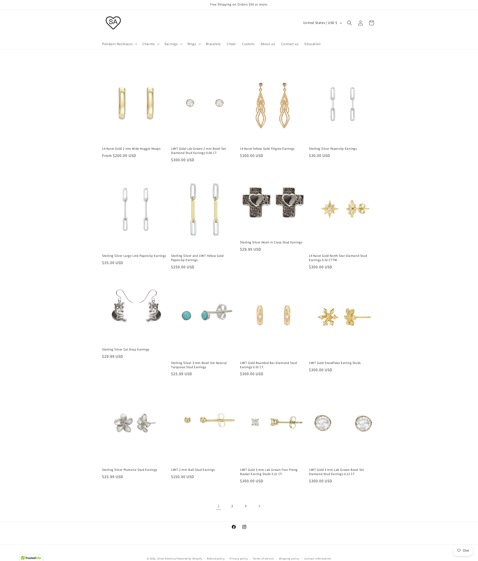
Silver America (166, 558)
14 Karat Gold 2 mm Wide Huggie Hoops (131, 149)
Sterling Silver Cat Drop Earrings (125, 349)
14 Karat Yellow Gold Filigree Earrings (267, 149)
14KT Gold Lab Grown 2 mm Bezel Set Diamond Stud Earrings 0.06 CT (198, 151)
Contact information (317, 558)
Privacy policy (239, 558)
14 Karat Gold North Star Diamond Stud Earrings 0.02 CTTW (338, 258)
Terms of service (263, 558)
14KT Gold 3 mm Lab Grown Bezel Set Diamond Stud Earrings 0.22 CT (336, 472)
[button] (119, 44)
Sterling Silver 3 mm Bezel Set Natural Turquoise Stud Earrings (199, 365)
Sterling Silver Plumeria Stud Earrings (129, 470)
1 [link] (219, 506)
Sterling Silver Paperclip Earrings (333, 149)
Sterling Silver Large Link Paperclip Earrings (134, 256)
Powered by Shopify (189, 558)
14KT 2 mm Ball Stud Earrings (193, 470)
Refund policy (216, 558)
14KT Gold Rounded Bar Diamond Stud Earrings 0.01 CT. (268, 365)
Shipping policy (289, 558)
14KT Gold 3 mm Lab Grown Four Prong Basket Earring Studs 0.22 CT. (269, 472)
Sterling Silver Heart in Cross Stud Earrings (271, 242)
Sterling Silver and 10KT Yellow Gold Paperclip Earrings (197, 258)
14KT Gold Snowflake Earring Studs (335, 363)
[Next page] (259, 506)
